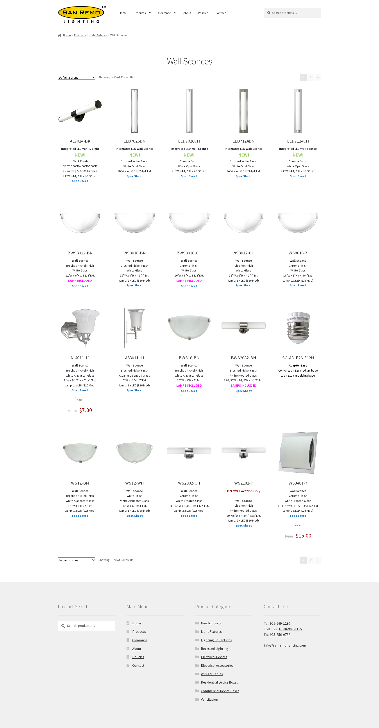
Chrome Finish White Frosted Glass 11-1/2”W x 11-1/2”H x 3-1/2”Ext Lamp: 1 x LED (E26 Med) (298, 501)
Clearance (164, 13)
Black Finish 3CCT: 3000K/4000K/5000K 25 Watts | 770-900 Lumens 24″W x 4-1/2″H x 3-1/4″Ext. (80, 162)
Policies (203, 13)
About (187, 13)
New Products (211, 623)
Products (140, 13)
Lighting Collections (216, 640)
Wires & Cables (212, 674)
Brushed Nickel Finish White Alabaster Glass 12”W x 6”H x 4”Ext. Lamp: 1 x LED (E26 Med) (80, 501)
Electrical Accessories (217, 665)
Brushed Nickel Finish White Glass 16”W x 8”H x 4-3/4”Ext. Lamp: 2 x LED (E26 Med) (134, 270)
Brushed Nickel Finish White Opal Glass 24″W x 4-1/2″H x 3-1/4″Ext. (243, 160)
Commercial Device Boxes (220, 691)
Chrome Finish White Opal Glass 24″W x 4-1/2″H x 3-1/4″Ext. (298, 160)
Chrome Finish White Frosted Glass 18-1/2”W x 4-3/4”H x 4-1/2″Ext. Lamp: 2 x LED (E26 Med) (189, 501)
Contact (220, 13)
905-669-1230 (280, 623)
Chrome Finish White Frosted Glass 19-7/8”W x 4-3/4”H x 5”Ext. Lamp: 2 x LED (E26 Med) (244, 511)
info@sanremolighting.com (285, 645)
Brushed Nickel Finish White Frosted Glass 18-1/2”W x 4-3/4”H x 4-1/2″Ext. (243, 375)
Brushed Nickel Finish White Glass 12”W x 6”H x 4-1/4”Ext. (80, 271)
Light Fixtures (98, 35)
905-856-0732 (280, 634)
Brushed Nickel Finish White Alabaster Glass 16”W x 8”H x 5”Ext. (189, 375)
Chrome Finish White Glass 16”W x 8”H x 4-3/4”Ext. (189, 271)
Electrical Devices (214, 657)
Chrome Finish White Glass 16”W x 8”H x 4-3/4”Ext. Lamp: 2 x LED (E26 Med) (298, 270)
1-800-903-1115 (290, 629)
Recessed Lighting (214, 648)
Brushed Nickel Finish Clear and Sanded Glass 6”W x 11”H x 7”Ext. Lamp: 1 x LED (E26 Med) (134, 375)
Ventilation (209, 699)
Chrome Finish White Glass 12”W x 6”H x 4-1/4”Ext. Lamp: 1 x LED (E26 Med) (243, 270)
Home (123, 13)
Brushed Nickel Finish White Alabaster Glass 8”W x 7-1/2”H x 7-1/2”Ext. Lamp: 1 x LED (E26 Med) (80, 375)
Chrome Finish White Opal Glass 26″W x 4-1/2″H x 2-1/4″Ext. (189, 160)
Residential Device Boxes (219, 682)
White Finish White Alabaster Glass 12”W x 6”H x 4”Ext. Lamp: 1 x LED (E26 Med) (134, 501)
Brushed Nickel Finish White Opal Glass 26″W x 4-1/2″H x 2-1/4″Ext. (134, 160)
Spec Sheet (80, 181)
